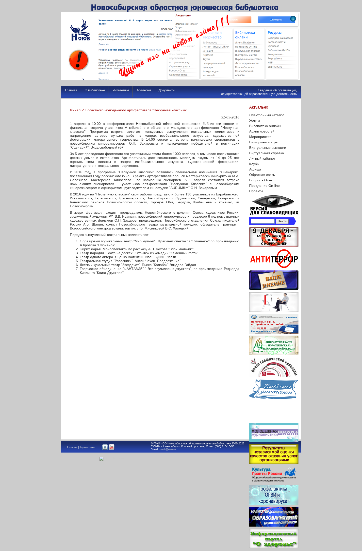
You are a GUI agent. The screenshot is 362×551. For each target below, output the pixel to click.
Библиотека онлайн (265, 126)
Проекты (256, 191)
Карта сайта (87, 447)
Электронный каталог (266, 115)
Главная (71, 90)
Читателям (121, 90)
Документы (167, 90)
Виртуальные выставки (267, 148)
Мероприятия (260, 137)
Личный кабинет (262, 158)
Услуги (254, 120)
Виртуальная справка (266, 153)
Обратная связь (262, 175)
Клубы (254, 164)
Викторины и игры (263, 142)
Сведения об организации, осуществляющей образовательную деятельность (259, 92)
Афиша (255, 169)
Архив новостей (262, 131)
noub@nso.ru (168, 449)
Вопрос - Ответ (261, 180)
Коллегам (143, 90)
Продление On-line (264, 186)
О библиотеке (95, 90)
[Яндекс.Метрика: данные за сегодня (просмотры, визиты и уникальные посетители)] (111, 459)
